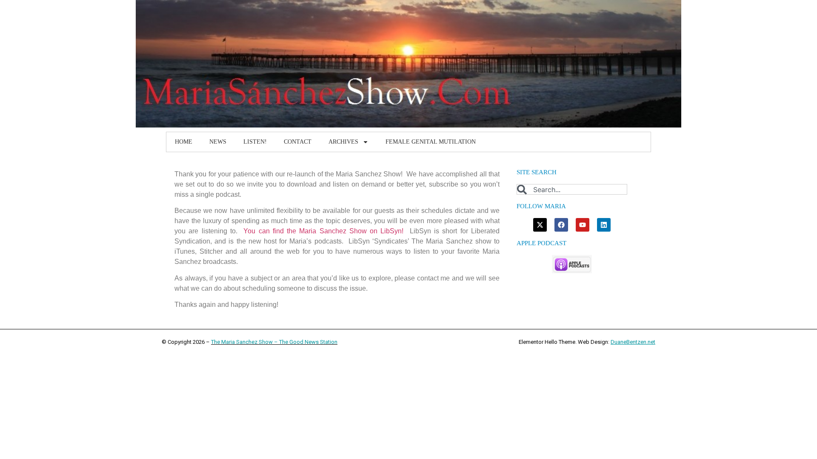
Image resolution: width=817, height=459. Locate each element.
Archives (343, 142)
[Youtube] (582, 225)
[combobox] (572, 189)
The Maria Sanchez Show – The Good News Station (274, 342)
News (217, 142)
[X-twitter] (540, 225)
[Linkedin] (604, 225)
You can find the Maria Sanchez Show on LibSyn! (323, 231)
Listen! (255, 142)
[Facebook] (561, 225)
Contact (297, 142)
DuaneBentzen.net (633, 342)
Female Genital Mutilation (431, 142)
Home (183, 142)
